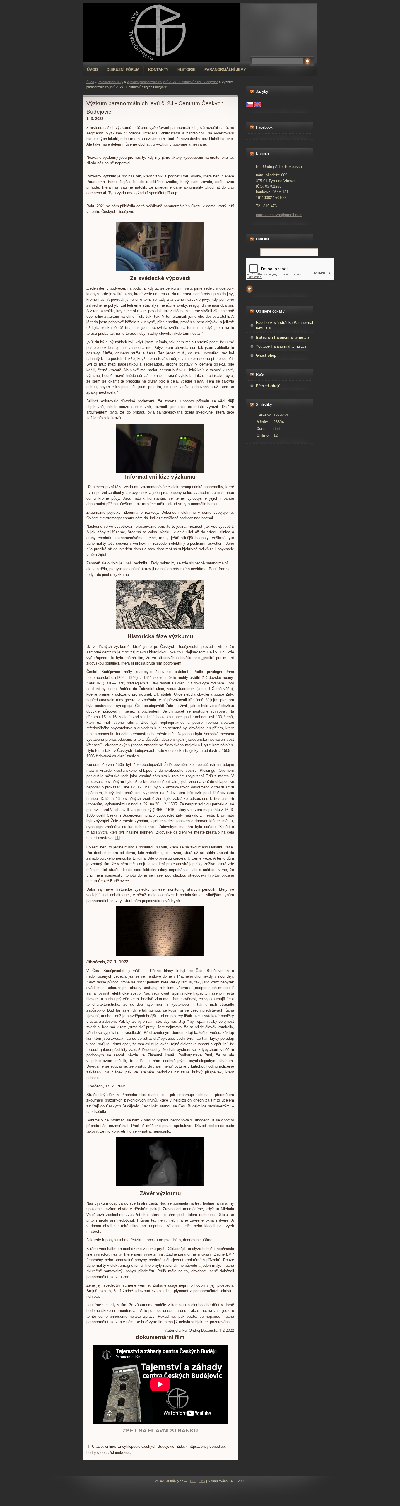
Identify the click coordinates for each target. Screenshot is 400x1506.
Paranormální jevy (225, 69)
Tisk (202, 1481)
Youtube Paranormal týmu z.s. (281, 346)
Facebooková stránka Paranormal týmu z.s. (284, 325)
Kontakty (158, 69)
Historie (186, 69)
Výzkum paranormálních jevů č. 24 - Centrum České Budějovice (172, 82)
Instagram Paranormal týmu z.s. (283, 337)
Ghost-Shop (266, 355)
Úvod (92, 69)
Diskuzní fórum (123, 69)
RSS (193, 1481)
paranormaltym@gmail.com (279, 215)
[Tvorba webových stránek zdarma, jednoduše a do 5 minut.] (186, 1481)
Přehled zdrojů (268, 386)
